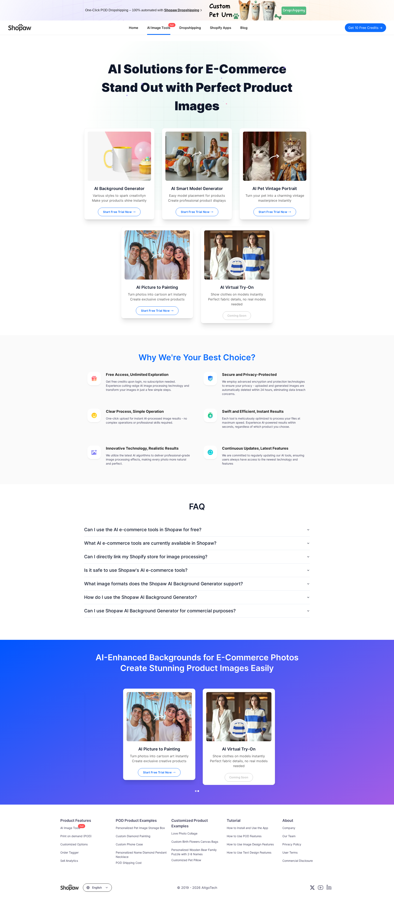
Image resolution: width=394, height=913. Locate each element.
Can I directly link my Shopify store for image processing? (145, 556)
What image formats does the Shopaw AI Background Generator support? (163, 583)
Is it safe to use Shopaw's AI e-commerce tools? (136, 570)
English (97, 887)
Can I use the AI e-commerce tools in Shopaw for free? (143, 529)
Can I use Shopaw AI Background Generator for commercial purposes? (160, 610)
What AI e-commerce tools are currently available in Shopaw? (150, 543)
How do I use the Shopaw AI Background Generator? (140, 597)
